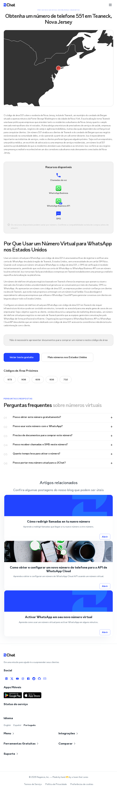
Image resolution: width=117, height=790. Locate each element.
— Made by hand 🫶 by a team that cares (69, 777)
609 (37, 379)
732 (65, 379)
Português (30, 725)
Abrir (105, 536)
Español (17, 725)
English (7, 725)
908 (23, 379)
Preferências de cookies (81, 784)
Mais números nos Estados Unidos (67, 357)
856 (52, 379)
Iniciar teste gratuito (22, 357)
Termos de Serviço (33, 784)
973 (9, 379)
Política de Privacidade (56, 784)
